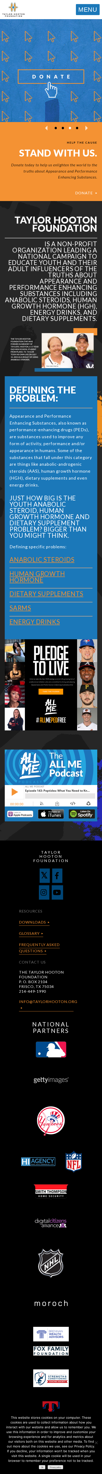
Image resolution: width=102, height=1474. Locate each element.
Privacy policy (55, 1467)
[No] (96, 1442)
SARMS (20, 608)
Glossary (29, 933)
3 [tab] (70, 128)
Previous (46, 128)
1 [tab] (55, 128)
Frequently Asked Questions (39, 947)
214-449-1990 (32, 991)
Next (87, 128)
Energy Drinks (34, 622)
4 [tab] (77, 128)
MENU (87, 9)
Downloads (32, 922)
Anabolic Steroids (41, 559)
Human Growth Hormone (37, 577)
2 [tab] (62, 128)
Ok (42, 1467)
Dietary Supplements (46, 594)
